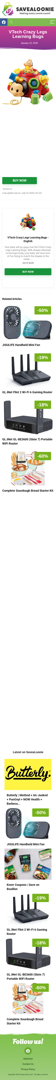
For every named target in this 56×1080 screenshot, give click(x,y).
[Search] (11, 22)
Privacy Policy (28, 1069)
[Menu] (52, 22)
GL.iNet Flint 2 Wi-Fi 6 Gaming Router (27, 392)
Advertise (28, 1058)
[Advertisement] (28, 144)
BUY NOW (19, 180)
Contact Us (28, 1064)
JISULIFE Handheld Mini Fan (21, 345)
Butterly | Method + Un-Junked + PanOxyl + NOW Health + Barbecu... (27, 799)
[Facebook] (28, 1051)
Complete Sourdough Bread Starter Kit (27, 490)
